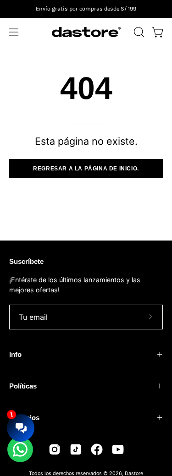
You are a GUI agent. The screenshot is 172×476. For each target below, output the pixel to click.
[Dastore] (86, 32)
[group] (86, 9)
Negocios (24, 417)
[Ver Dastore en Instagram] (54, 449)
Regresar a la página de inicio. (86, 168)
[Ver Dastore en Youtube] (118, 449)
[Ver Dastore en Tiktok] (76, 449)
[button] (138, 32)
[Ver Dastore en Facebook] (97, 449)
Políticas (23, 386)
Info (15, 354)
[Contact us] (20, 449)
